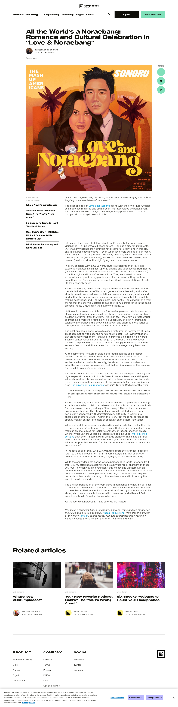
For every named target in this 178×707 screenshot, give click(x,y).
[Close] (174, 697)
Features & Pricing (22, 659)
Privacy (47, 670)
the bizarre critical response (88, 385)
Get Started (19, 680)
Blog (15, 665)
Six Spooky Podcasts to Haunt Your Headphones (138, 598)
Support (17, 670)
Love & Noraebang (99, 205)
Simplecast (81, 611)
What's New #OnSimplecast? (41, 205)
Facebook (79, 659)
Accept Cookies (155, 697)
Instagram (79, 670)
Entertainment (31, 58)
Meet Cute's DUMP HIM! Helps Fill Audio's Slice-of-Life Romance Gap (42, 235)
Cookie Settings (51, 685)
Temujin (83, 515)
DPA (45, 680)
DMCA (46, 675)
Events (90, 14)
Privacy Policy (28, 703)
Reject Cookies (136, 697)
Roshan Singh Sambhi (47, 49)
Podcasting (67, 14)
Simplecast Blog (25, 14)
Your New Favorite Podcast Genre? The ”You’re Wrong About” (40, 213)
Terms (46, 665)
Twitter (77, 665)
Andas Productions (113, 512)
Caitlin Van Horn (32, 611)
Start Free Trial (153, 14)
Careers (47, 659)
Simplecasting (51, 14)
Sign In (126, 14)
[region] (89, 698)
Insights (80, 14)
